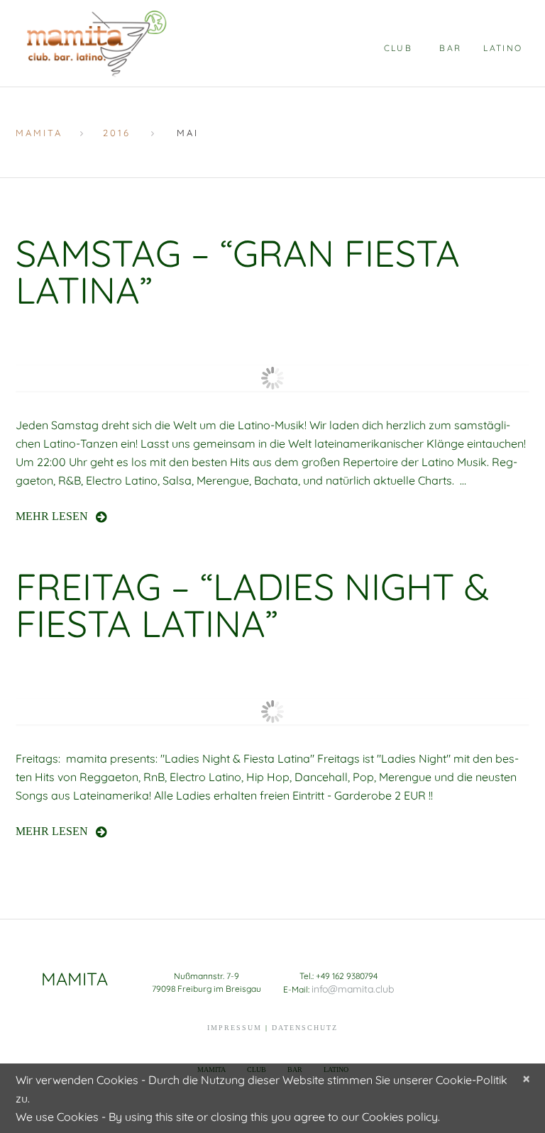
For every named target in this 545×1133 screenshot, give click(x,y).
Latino (502, 48)
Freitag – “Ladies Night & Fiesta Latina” (252, 604)
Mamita (39, 132)
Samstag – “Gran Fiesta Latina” (238, 271)
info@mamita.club (353, 989)
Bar (450, 48)
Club (398, 48)
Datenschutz (305, 1028)
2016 (117, 132)
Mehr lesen (52, 516)
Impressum (234, 1028)
